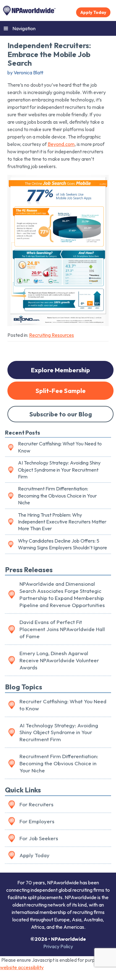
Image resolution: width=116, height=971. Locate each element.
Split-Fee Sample (61, 391)
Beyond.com (61, 144)
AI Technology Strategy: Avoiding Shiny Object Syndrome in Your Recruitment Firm (59, 470)
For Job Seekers (38, 838)
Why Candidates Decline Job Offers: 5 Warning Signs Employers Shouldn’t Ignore (62, 544)
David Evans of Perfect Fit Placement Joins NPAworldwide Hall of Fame (62, 629)
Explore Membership (60, 370)
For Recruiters (36, 804)
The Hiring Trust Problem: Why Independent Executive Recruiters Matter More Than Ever (62, 522)
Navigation (24, 28)
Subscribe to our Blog (60, 414)
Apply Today (93, 12)
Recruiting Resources (51, 335)
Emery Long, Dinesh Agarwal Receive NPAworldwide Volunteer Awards (59, 660)
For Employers (36, 821)
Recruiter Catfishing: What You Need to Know (60, 446)
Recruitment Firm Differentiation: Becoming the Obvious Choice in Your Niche (57, 496)
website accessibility (22, 967)
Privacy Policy (58, 946)
